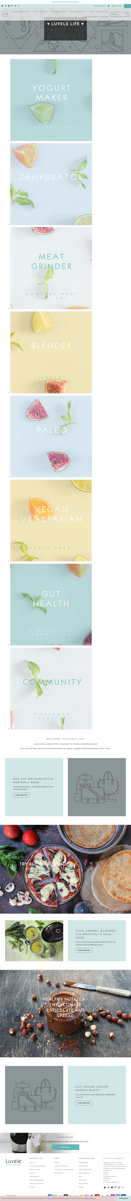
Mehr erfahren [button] (90, 1198)
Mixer (80, 1176)
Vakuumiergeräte (35, 1169)
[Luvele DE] (5, 14)
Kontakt (32, 1187)
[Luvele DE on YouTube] (9, 6)
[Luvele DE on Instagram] (15, 6)
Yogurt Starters (83, 1166)
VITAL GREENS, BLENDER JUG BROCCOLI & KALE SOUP (96, 934)
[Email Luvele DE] (18, 6)
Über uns (32, 1162)
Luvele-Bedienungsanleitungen (63, 1169)
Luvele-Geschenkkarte (61, 1166)
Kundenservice (58, 1173)
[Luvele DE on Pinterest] (12, 6)
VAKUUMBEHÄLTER (85, 1169)
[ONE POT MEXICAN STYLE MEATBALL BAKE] (97, 787)
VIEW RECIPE (21, 795)
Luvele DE (13, 1195)
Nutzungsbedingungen (37, 1180)
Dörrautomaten (84, 1183)
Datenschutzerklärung (36, 1183)
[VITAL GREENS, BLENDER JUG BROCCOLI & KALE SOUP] (34, 940)
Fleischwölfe (82, 1180)
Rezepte (56, 1162)
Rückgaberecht (34, 1176)
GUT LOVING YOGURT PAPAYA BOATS (92, 1088)
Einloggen (118, 6)
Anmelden (65, 1147)
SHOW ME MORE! (29, 878)
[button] (22, 11)
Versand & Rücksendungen (65, 2)
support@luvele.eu (113, 1182)
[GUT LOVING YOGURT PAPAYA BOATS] (34, 1095)
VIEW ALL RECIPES (65, 28)
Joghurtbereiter (84, 1162)
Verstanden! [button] (123, 1198)
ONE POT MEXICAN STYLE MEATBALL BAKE (33, 781)
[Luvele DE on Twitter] (2, 6)
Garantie (32, 1173)
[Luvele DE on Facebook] (5, 6)
